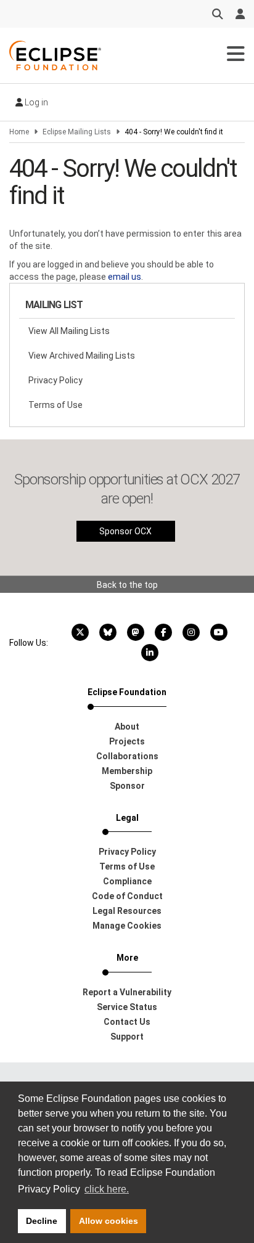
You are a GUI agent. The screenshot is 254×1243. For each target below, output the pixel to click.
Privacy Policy (55, 380)
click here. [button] (106, 1189)
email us (124, 277)
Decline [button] (41, 1221)
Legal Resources (127, 911)
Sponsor (127, 786)
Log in (35, 102)
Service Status (127, 1007)
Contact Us (127, 1022)
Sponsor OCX (125, 531)
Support (127, 1036)
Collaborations (127, 756)
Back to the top (127, 585)
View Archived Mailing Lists (81, 356)
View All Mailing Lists (69, 331)
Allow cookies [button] (108, 1221)
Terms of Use (55, 405)
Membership (127, 771)
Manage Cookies (127, 926)
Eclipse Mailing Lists (77, 132)
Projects (127, 741)
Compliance (127, 881)
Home (19, 132)
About (127, 727)
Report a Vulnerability (127, 992)
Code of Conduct (127, 896)
